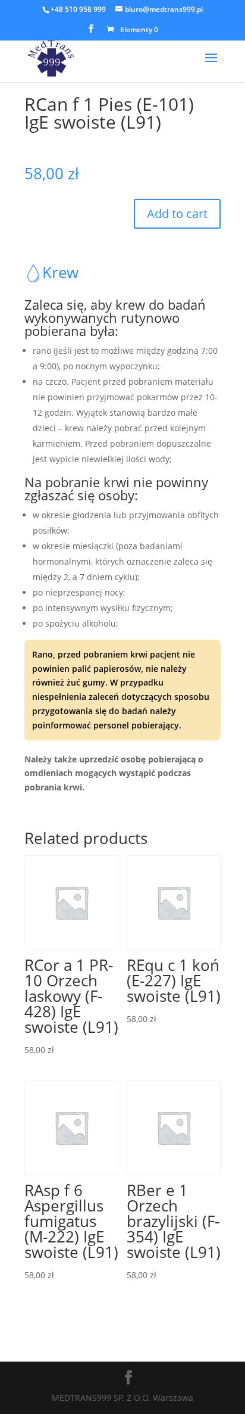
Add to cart (177, 213)
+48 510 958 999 (78, 9)
